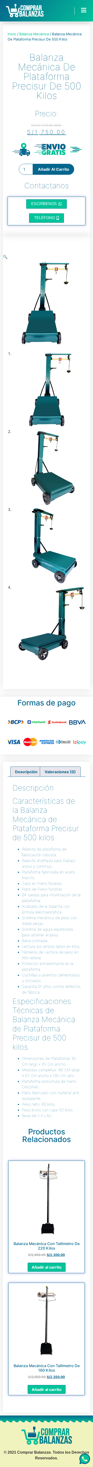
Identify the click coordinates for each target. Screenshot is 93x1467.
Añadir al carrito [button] (47, 1267)
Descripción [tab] (26, 771)
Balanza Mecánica (34, 34)
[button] (5, 256)
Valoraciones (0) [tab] (60, 771)
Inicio (12, 34)
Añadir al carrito (53, 169)
